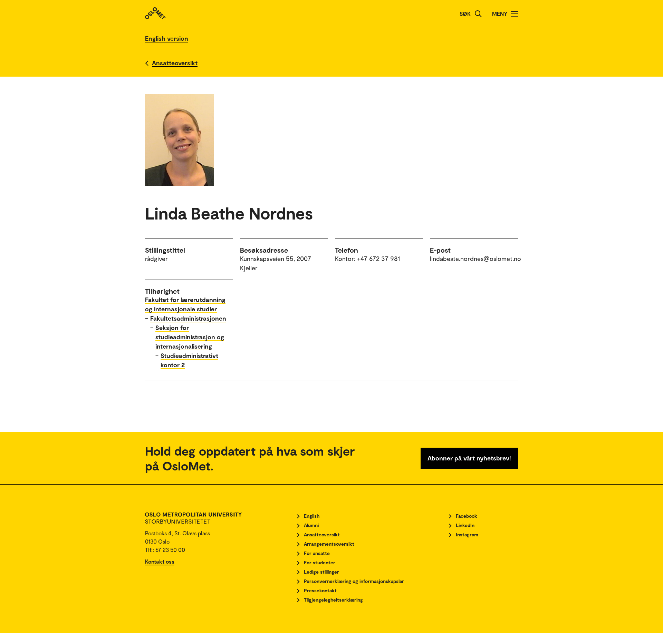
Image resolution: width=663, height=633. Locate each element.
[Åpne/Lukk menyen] (514, 14)
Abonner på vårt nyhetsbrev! (469, 458)
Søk (465, 13)
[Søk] (478, 13)
